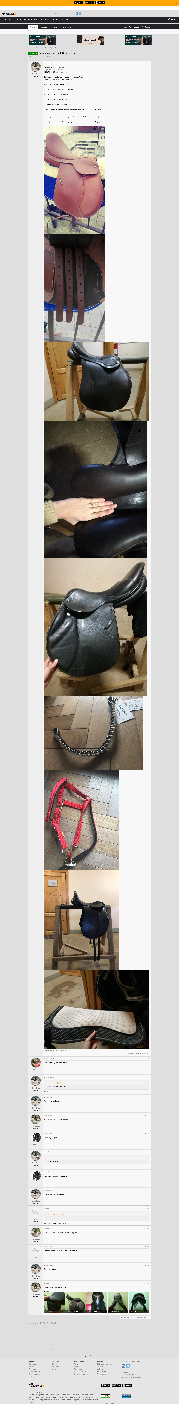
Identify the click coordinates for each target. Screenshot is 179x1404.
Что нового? (44, 27)
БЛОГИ (56, 19)
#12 (148, 1247)
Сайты (54, 1369)
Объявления (30, 19)
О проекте (125, 1372)
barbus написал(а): (53, 1158)
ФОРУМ (65, 19)
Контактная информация (131, 1377)
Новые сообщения (34, 31)
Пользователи (67, 27)
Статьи (18, 19)
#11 (148, 1228)
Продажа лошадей (81, 1374)
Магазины (55, 1366)
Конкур (31, 1366)
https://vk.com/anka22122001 (55, 69)
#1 (148, 63)
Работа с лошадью (104, 1364)
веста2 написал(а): (53, 1083)
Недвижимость (80, 1371)
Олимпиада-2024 (35, 1371)
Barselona (33, 57)
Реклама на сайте (128, 1374)
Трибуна (100, 1366)
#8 (148, 1172)
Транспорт (78, 1369)
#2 (148, 1059)
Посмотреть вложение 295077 (56, 1050)
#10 (148, 1208)
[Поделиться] (145, 63)
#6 (148, 1133)
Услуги (77, 1364)
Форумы (33, 27)
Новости (7, 19)
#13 (148, 1265)
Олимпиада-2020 (35, 1374)
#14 (148, 1283)
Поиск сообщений (47, 31)
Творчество (101, 1374)
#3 (148, 1077)
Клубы (54, 1364)
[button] (51, 27)
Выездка (32, 1364)
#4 (148, 1097)
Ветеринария (102, 1371)
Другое (31, 1376)
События (100, 1369)
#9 (148, 1190)
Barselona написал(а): (54, 1214)
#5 (148, 1115)
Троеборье (33, 1369)
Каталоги (44, 19)
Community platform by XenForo (89, 1356)
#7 (148, 1152)
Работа (77, 1366)
